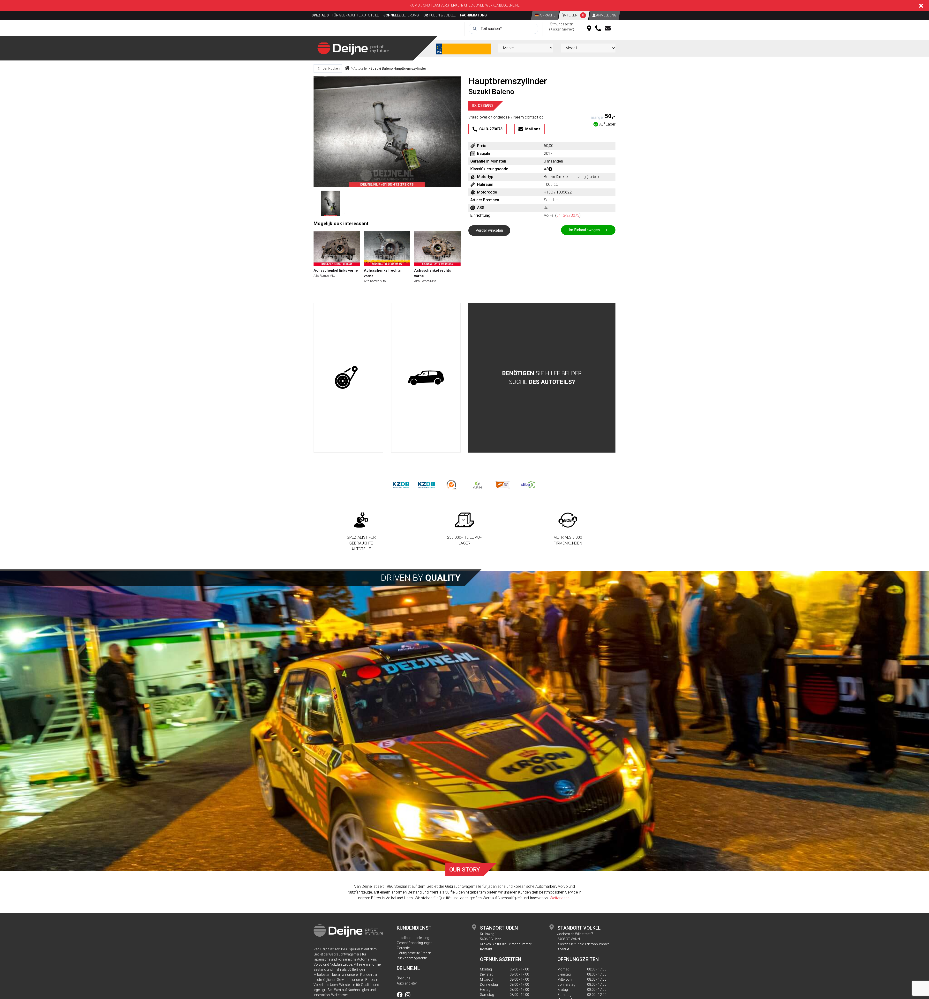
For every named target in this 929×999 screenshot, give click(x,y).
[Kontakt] (608, 28)
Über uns (403, 978)
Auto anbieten (407, 983)
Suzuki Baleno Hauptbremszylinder (398, 68)
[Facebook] (401, 996)
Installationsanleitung (413, 938)
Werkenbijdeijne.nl (502, 5)
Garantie (403, 948)
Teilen (575, 15)
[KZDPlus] (426, 484)
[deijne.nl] (353, 47)
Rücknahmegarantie (412, 958)
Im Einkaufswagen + (588, 230)
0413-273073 (567, 215)
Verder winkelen (489, 230)
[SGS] (452, 484)
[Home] (347, 68)
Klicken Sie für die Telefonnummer (506, 944)
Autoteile (360, 68)
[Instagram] (407, 996)
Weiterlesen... (561, 898)
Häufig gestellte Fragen (414, 953)
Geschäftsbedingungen (414, 943)
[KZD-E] (401, 484)
